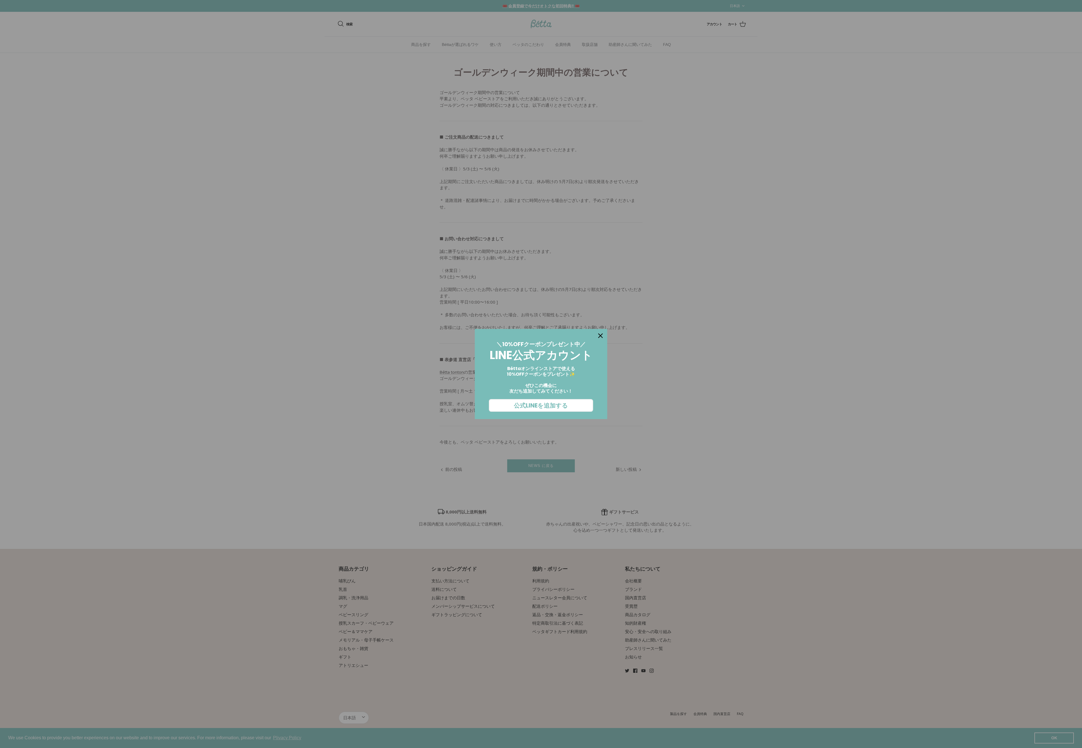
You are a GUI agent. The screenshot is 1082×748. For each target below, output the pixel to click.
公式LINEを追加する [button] (541, 405)
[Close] (600, 335)
